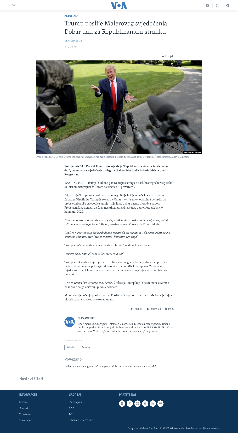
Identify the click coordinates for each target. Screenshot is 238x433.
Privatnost (25, 414)
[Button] (167, 56)
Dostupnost (25, 421)
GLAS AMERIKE (73, 41)
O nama (23, 402)
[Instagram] (218, 5)
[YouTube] (207, 5)
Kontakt (23, 408)
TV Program (76, 402)
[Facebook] (228, 5)
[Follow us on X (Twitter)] (130, 404)
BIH (71, 414)
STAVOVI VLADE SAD (81, 421)
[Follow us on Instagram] (137, 404)
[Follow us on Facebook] (122, 404)
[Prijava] (160, 404)
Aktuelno (71, 16)
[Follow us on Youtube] (145, 404)
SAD (71, 408)
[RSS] (153, 404)
